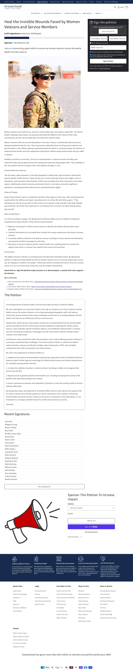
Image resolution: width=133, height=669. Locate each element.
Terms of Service (105, 68)
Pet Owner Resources (107, 601)
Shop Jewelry (83, 614)
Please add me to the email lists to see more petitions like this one (107, 56)
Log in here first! (108, 31)
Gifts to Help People (20, 633)
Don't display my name (100, 43)
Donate (99, 2)
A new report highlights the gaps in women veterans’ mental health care (58, 289)
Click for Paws (61, 604)
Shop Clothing (83, 601)
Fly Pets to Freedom (20, 643)
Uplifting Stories (105, 611)
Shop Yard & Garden (85, 611)
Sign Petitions (42, 2)
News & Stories (68, 2)
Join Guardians (29, 2)
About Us (16, 604)
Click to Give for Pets (64, 591)
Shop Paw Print (83, 598)
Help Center (17, 591)
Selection (71, 504)
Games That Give (62, 614)
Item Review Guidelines (43, 601)
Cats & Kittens (105, 594)
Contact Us (16, 598)
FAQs (14, 601)
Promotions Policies (41, 598)
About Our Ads (39, 604)
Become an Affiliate (19, 608)
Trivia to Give (61, 601)
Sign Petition (108, 61)
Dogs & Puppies (105, 598)
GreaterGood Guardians (107, 27)
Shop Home (82, 608)
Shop (19, 2)
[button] (115, 7)
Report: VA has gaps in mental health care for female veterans (51, 286)
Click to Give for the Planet (66, 598)
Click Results (17, 611)
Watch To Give (81, 2)
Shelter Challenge (111, 2)
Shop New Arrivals (84, 621)
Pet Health (103, 604)
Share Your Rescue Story (108, 618)
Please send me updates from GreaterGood (107, 52)
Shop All (81, 591)
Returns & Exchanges (20, 594)
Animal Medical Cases (20, 640)
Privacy (37, 594)
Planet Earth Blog (106, 614)
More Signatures (44, 487)
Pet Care (103, 608)
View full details (73, 537)
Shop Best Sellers (84, 594)
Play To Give (55, 2)
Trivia (91, 2)
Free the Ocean (62, 611)
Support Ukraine (18, 647)
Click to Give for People (65, 594)
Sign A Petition (62, 618)
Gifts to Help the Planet (21, 636)
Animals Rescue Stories (108, 591)
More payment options (91, 532)
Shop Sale (81, 618)
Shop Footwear (83, 604)
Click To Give (9, 2)
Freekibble (60, 608)
